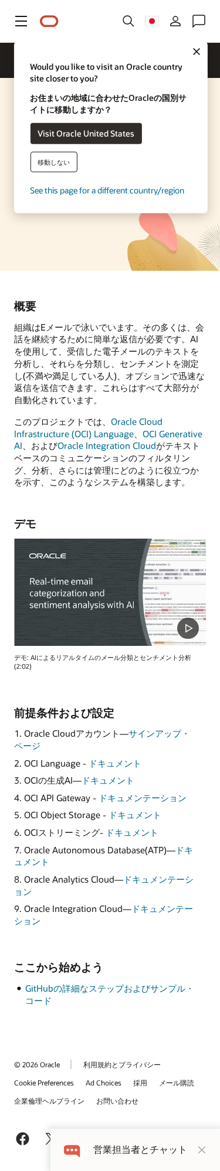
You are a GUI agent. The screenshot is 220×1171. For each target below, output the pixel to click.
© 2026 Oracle (37, 1064)
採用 (140, 1082)
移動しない (54, 161)
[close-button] (201, 1150)
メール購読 (176, 1082)
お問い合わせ (117, 1100)
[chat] (71, 1149)
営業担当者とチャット (140, 1150)
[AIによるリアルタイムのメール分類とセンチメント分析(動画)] (110, 592)
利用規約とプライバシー (122, 1064)
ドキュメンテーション (143, 798)
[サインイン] (175, 21)
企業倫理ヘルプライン (49, 1100)
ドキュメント (115, 763)
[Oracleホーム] (49, 21)
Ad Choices (103, 1082)
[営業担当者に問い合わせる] (199, 21)
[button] (21, 21)
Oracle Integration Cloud (106, 445)
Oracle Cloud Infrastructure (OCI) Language (88, 428)
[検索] (128, 21)
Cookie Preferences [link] (44, 1082)
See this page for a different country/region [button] (107, 189)
